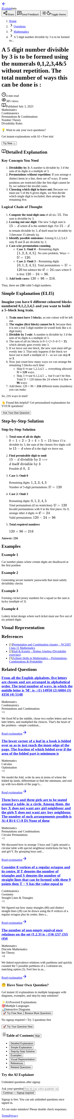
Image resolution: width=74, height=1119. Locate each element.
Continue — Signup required (18, 1092)
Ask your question (13, 1088)
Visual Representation (23, 1059)
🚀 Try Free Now (12, 1013)
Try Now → (9, 143)
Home (13, 21)
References (17, 1063)
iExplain (7, 8)
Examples (16, 1055)
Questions (20, 26)
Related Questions (21, 1067)
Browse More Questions (38, 1013)
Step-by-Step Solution (23, 1051)
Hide (37, 1035)
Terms (5, 1115)
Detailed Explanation (22, 1043)
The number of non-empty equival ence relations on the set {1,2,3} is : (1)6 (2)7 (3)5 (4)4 (35, 934)
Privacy (13, 1115)
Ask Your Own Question (16, 412)
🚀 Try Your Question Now (17, 1026)
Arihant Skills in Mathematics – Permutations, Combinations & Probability (38, 660)
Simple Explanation (21, 1047)
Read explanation (12, 733)
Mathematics (21, 31)
